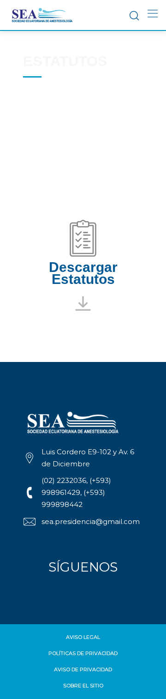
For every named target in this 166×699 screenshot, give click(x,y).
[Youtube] (93, 592)
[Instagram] (73, 592)
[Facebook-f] (52, 592)
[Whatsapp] (114, 592)
